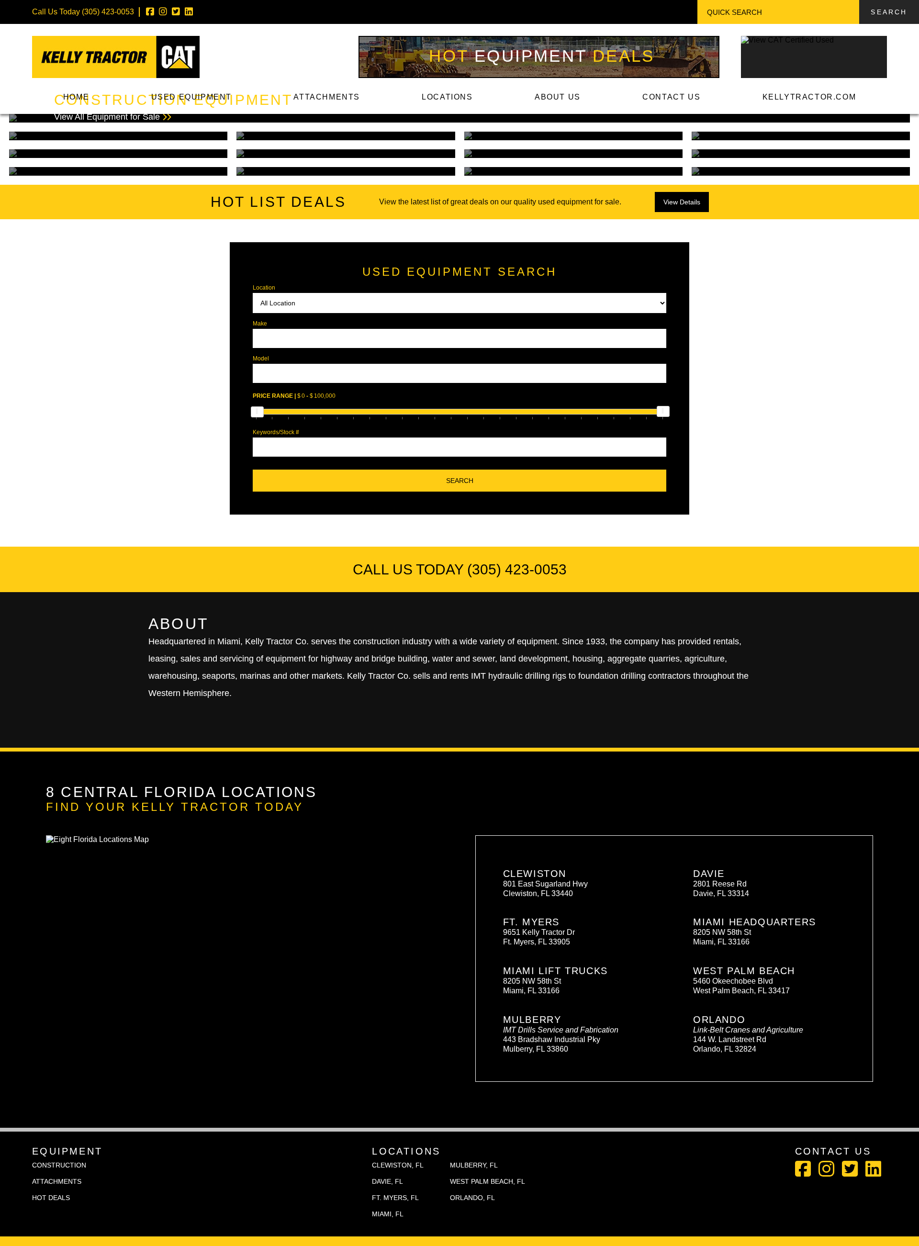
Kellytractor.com (809, 97)
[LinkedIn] (188, 11)
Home (76, 97)
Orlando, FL (472, 1197)
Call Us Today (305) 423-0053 (460, 569)
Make (260, 323)
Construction (59, 1165)
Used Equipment (191, 97)
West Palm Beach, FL (487, 1181)
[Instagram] (162, 11)
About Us (558, 97)
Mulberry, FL (474, 1165)
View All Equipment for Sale (173, 107)
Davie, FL (387, 1181)
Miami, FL (387, 1214)
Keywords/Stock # (276, 432)
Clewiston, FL (398, 1165)
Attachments (326, 97)
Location (264, 287)
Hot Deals (541, 55)
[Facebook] (150, 11)
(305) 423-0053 (108, 12)
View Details (681, 202)
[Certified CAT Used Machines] (814, 71)
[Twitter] (175, 11)
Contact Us (671, 97)
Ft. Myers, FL (395, 1197)
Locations (447, 97)
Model (261, 358)
